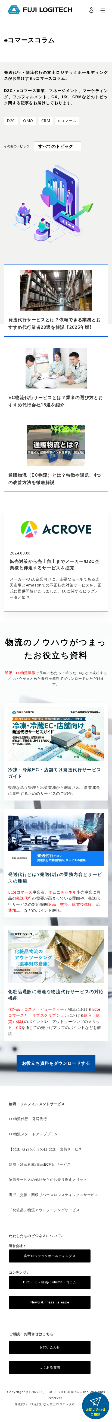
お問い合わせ (49, 1347)
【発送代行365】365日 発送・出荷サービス (45, 1149)
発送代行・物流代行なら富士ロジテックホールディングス (56, 1404)
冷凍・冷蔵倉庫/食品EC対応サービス (40, 1164)
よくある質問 (49, 1367)
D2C (11, 120)
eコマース (67, 120)
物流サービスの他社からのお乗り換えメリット (48, 1179)
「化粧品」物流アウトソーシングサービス (44, 1209)
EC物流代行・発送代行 (28, 1118)
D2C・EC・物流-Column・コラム (49, 1282)
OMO (28, 120)
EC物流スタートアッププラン (33, 1133)
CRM (45, 120)
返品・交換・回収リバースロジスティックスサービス (53, 1194)
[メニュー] (102, 9)
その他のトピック (17, 146)
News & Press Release (49, 1302)
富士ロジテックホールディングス (50, 1256)
